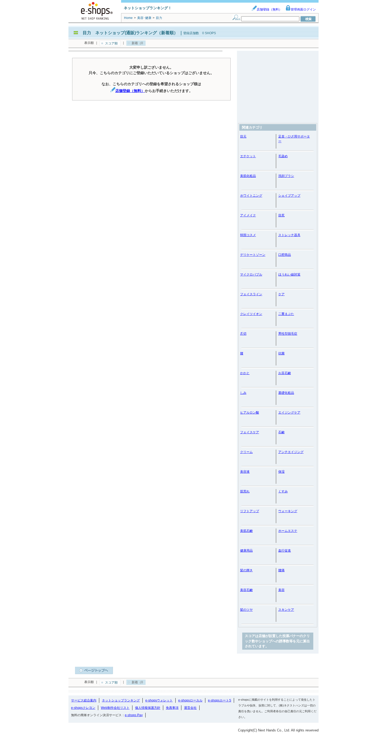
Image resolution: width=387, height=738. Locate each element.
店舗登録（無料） (269, 9)
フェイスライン (251, 294)
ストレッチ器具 (289, 235)
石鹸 (281, 432)
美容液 (245, 472)
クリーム (246, 452)
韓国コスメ (248, 235)
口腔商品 (284, 255)
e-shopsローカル (190, 700)
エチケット (248, 156)
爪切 (243, 333)
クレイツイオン (251, 314)
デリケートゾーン (252, 255)
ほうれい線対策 (289, 274)
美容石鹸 (246, 590)
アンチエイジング (291, 452)
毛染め (283, 156)
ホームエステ (287, 531)
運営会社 (190, 708)
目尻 (281, 215)
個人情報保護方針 (147, 708)
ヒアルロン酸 (249, 412)
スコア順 (111, 43)
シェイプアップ (289, 195)
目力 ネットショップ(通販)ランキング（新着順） (130, 32)
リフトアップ (249, 511)
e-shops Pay (134, 715)
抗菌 (281, 353)
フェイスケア (249, 432)
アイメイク (248, 215)
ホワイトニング (251, 195)
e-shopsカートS (219, 700)
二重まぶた (286, 314)
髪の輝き (246, 570)
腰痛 (281, 570)
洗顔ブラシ (286, 176)
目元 (243, 136)
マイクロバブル (251, 274)
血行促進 (284, 550)
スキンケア (286, 610)
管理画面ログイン (303, 9)
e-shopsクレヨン (83, 708)
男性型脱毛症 (287, 333)
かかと (245, 373)
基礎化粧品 (286, 393)
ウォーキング (287, 511)
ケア (281, 294)
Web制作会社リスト (115, 708)
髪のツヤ (246, 610)
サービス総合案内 (83, 700)
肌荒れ (245, 491)
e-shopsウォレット (159, 700)
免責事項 (172, 708)
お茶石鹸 (284, 373)
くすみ (283, 491)
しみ (243, 393)
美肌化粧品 (248, 176)
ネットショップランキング (121, 700)
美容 (281, 590)
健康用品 (246, 550)
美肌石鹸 (246, 531)
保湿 (281, 472)
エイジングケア (289, 412)
